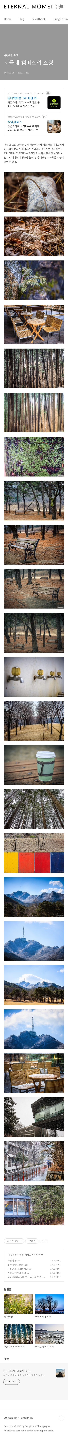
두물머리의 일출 (15, 1264)
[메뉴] (61, 6)
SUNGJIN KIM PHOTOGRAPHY (18, 1417)
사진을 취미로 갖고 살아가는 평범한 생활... (24, 1375)
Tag (21, 19)
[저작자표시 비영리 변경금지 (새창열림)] (42, 1241)
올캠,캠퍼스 (14, 122)
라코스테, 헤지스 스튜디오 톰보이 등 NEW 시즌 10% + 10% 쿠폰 (23, 104)
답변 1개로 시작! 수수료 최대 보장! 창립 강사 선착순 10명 (23, 128)
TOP (61, 1418)
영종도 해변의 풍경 (16, 1272)
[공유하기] (16, 1241)
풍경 (21, 1254)
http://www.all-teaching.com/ (24, 116)
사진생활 (12, 1254)
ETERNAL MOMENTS (17, 1371)
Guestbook (39, 19)
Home (8, 19)
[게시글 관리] (20, 1241)
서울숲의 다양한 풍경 (17, 1268)
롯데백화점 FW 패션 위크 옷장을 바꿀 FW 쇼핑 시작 (23, 98)
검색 (54, 6)
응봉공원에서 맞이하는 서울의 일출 (24, 1277)
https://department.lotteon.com (25, 93)
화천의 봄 (12, 1260)
